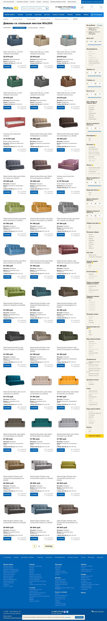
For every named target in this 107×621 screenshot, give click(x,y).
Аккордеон (92, 147)
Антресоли (84, 589)
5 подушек (92, 309)
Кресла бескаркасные (10, 579)
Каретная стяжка (94, 373)
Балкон (91, 411)
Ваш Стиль (92, 53)
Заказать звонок (65, 8)
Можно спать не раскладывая (92, 376)
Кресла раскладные (9, 572)
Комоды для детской (61, 584)
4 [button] (16, 49)
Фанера (91, 292)
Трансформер (93, 276)
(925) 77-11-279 (63, 7)
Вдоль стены (92, 255)
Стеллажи (84, 581)
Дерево (91, 316)
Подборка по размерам (61, 19)
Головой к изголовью (95, 256)
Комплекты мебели (86, 566)
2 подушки (92, 304)
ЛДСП (90, 288)
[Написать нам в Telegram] (75, 7)
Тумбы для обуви (60, 571)
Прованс (91, 398)
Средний (91, 384)
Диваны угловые (34, 601)
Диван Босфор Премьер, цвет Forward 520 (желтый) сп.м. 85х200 (66, 478)
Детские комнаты (60, 579)
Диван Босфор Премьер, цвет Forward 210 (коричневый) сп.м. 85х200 (13, 478)
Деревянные (92, 343)
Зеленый (91, 117)
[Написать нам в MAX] (72, 7)
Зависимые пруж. (94, 169)
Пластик (91, 322)
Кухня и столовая (58, 14)
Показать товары (94, 435)
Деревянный (92, 286)
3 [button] (14, 49)
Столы (83, 567)
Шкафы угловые (86, 579)
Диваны (31, 599)
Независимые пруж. (95, 167)
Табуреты (58, 602)
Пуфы (31, 582)
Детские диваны (8, 577)
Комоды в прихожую (61, 572)
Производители (60, 557)
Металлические (93, 349)
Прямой (91, 274)
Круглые (91, 345)
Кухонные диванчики (61, 595)
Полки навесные (86, 571)
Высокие (91, 341)
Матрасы (31, 569)
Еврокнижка (92, 158)
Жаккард (91, 240)
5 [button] (18, 49)
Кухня (90, 419)
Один (90, 334)
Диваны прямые (45, 19)
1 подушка (92, 302)
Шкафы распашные (87, 576)
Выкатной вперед (94, 153)
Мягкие (91, 351)
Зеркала (57, 569)
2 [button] (13, 49)
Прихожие (58, 566)
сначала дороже (33, 27)
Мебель (86, 14)
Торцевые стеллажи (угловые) (90, 584)
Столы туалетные (34, 579)
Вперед (48, 546)
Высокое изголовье (94, 368)
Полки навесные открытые (37, 592)
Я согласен (79, 617)
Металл (91, 320)
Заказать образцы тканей (58, 1)
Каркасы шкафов (86, 586)
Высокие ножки (93, 366)
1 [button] (11, 49)
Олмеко (91, 65)
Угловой (91, 278)
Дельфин (91, 156)
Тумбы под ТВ (33, 591)
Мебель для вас (93, 59)
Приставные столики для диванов (39, 596)
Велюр (91, 238)
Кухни (57, 593)
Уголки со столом (60, 605)
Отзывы (38, 1)
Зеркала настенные (35, 574)
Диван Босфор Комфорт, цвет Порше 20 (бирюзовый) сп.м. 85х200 (40, 305)
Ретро (90, 400)
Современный (93, 404)
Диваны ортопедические (10, 569)
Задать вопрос (72, 1)
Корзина (101, 9)
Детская (47, 14)
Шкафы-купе (85, 577)
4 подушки (92, 307)
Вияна (90, 55)
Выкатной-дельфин (94, 154)
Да (89, 138)
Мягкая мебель (10, 14)
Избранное (91, 9)
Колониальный (93, 393)
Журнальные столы (35, 594)
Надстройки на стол (87, 569)
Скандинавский (93, 402)
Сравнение (82, 9)
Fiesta (90, 51)
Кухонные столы (60, 598)
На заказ (91, 107)
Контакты (46, 1)
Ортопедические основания (37, 581)
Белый (91, 111)
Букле (90, 234)
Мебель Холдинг (94, 61)
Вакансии (100, 557)
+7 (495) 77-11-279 (57, 611)
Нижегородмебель (94, 63)
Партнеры (91, 557)
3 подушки (92, 306)
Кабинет (70, 14)
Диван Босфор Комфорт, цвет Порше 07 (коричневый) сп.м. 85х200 (67, 305)
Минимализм (92, 396)
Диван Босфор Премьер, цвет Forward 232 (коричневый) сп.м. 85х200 (67, 522)
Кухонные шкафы (60, 603)
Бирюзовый (92, 113)
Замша (91, 242)
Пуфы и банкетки (8, 582)
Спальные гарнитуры (35, 566)
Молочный (92, 105)
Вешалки (58, 567)
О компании (7, 557)
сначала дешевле (19, 27)
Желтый (91, 115)
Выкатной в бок (93, 151)
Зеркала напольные (35, 576)
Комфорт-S (92, 57)
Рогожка (91, 244)
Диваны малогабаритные (10, 571)
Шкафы (78, 14)
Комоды (31, 567)
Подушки (6, 584)
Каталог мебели (17, 19)
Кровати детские (60, 581)
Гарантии (40, 557)
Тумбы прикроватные (35, 577)
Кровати (31, 571)
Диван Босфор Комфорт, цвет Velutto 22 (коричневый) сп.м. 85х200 (40, 349)
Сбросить (99, 25)
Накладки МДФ (93, 353)
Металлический (93, 290)
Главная (5, 19)
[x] (87, 27)
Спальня (20, 14)
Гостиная (29, 14)
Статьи (83, 557)
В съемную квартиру (95, 413)
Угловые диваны (8, 567)
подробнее (68, 617)
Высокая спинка (94, 364)
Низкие (91, 355)
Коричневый (92, 119)
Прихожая (38, 14)
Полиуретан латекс (94, 173)
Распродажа (98, 14)
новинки (41, 27)
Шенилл (91, 248)
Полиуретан (92, 171)
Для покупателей (8, 1)
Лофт (90, 394)
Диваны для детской (61, 582)
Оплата (32, 1)
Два (90, 330)
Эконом (91, 382)
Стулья (57, 600)
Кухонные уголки (60, 597)
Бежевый (91, 109)
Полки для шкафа (86, 587)
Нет (90, 140)
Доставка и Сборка (22, 1)
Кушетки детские (8, 576)
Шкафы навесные (86, 582)
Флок (90, 246)
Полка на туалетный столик (37, 584)
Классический (93, 391)
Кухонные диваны (8, 581)
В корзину (7, 66)
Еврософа (92, 160)
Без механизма (93, 149)
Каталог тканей (73, 557)
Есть (90, 192)
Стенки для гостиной (35, 589)
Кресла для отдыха (9, 574)
